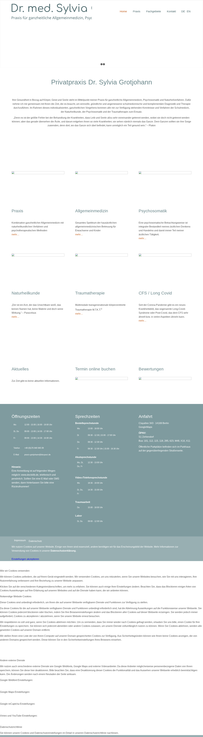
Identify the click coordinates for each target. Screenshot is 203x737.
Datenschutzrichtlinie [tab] (11, 727)
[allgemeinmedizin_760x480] (101, 173)
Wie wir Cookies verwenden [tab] (15, 571)
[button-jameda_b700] (165, 379)
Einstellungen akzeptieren (25, 559)
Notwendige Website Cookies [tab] (15, 596)
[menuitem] (120, 10)
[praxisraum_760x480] (38, 173)
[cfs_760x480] (165, 255)
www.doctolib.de (29, 475)
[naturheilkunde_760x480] (38, 255)
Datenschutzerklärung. (63, 550)
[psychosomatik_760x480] (165, 173)
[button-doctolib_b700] (101, 379)
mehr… (15, 234)
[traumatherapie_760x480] (101, 255)
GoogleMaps (145, 427)
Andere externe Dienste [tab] (12, 660)
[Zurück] (2, 33)
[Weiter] (200, 33)
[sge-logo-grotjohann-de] (52, 12)
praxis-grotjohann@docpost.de (37, 455)
